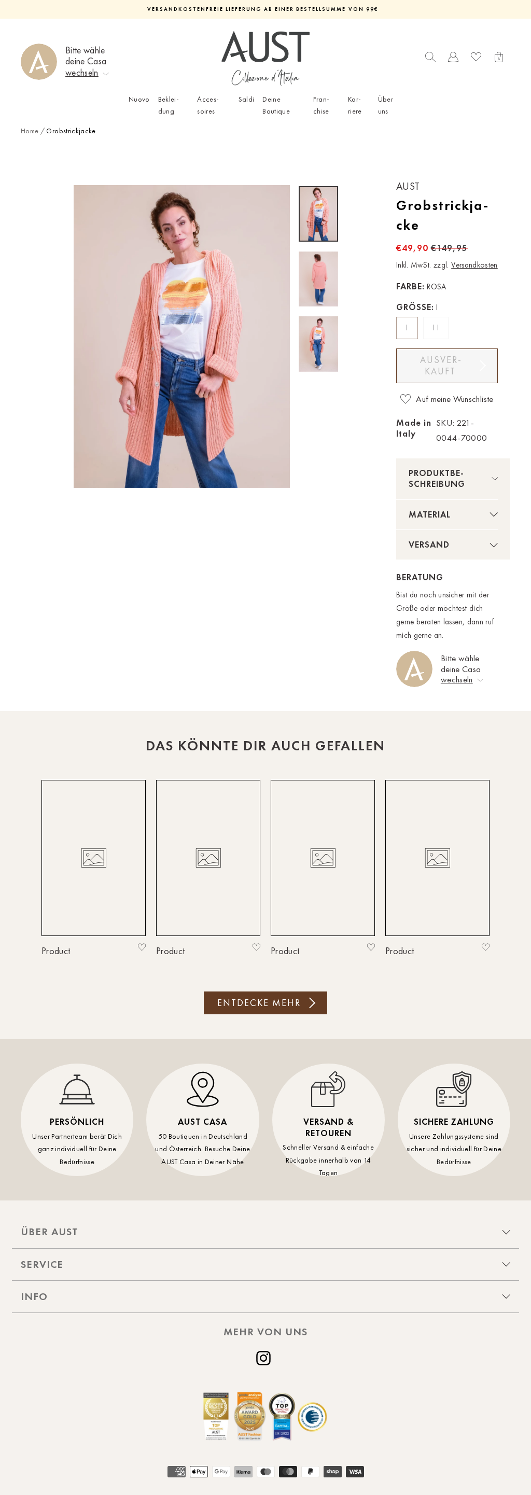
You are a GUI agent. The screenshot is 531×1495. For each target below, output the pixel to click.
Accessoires (208, 105)
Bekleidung (168, 105)
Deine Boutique (276, 105)
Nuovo (139, 99)
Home (29, 131)
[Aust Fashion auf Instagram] (265, 1358)
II (437, 327)
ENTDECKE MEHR (259, 1003)
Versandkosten (474, 265)
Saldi (247, 99)
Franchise (321, 105)
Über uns (385, 105)
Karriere (355, 105)
